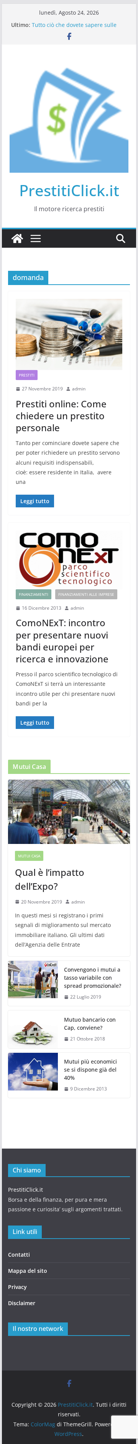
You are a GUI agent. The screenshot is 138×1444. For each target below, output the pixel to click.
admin (78, 388)
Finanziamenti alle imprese (86, 594)
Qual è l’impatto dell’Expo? (49, 879)
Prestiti (26, 375)
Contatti (19, 1254)
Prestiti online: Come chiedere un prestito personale (61, 415)
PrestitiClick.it (69, 190)
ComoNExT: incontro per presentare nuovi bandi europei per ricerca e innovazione (62, 640)
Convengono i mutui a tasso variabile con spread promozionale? (92, 977)
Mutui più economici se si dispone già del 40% (90, 1069)
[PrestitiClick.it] (17, 238)
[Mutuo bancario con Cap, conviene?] (33, 1029)
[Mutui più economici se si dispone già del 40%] (33, 1075)
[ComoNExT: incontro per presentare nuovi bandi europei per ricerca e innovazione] (69, 559)
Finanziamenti (33, 594)
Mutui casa (29, 856)
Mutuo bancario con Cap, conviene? (90, 1023)
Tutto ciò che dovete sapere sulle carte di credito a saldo (74, 28)
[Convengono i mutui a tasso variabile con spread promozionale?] (33, 983)
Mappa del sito (27, 1270)
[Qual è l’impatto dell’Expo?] (69, 812)
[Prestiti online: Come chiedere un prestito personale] (69, 334)
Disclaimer (21, 1303)
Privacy (17, 1287)
